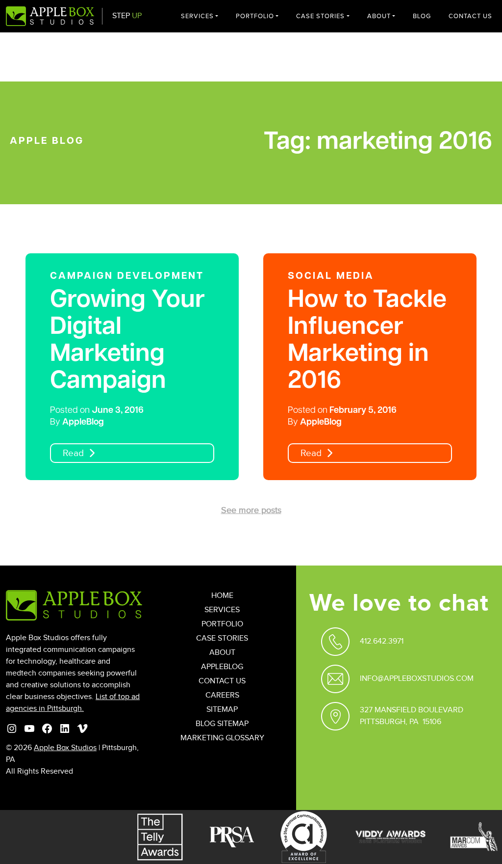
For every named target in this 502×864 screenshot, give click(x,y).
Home (222, 595)
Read (73, 453)
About (379, 16)
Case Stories (320, 16)
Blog (422, 16)
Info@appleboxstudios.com (417, 678)
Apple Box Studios (65, 748)
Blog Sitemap (222, 724)
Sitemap (222, 709)
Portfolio (255, 16)
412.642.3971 (381, 641)
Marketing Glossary (222, 738)
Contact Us (470, 16)
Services (197, 16)
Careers (222, 695)
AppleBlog (83, 422)
